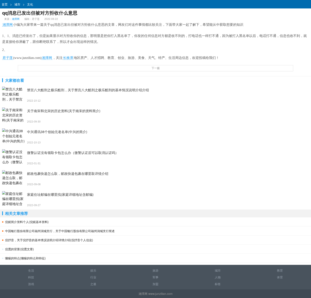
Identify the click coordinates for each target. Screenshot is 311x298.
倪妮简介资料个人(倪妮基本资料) (27, 222)
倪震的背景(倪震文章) (19, 249)
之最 (93, 284)
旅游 (155, 270)
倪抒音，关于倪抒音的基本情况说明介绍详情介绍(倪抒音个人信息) (49, 240)
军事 (155, 277)
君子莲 (8, 58)
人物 (218, 277)
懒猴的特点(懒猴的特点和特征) (25, 258)
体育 (280, 277)
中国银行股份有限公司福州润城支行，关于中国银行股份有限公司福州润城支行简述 (60, 231)
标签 (218, 284)
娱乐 (93, 270)
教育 (280, 270)
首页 (5, 4)
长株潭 (68, 58)
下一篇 (155, 68)
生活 (31, 270)
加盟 (155, 284)
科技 (31, 277)
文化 (30, 4)
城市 (17, 4)
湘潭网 (15, 18)
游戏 (31, 284)
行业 (93, 277)
